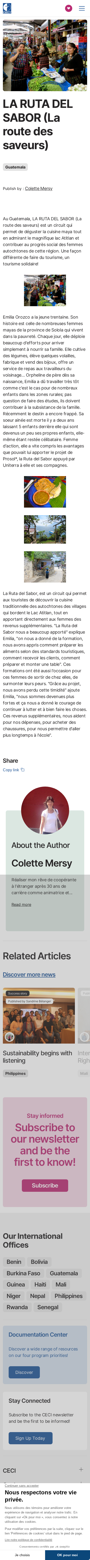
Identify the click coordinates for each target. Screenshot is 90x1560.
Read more (21, 904)
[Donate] (68, 8)
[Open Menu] (82, 8)
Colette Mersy (39, 188)
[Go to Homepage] (7, 8)
